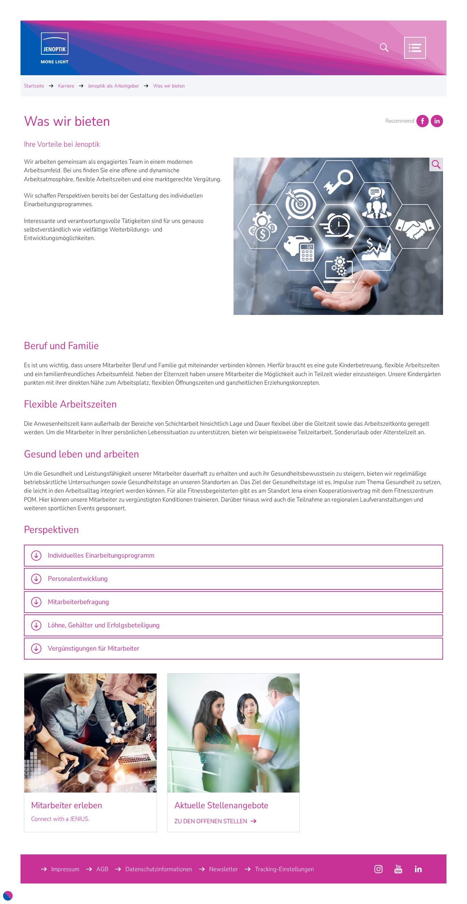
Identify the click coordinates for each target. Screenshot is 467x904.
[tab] (233, 556)
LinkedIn (437, 121)
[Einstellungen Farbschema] (8, 896)
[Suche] (384, 48)
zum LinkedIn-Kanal (418, 869)
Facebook (422, 121)
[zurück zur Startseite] (54, 48)
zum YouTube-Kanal (378, 869)
